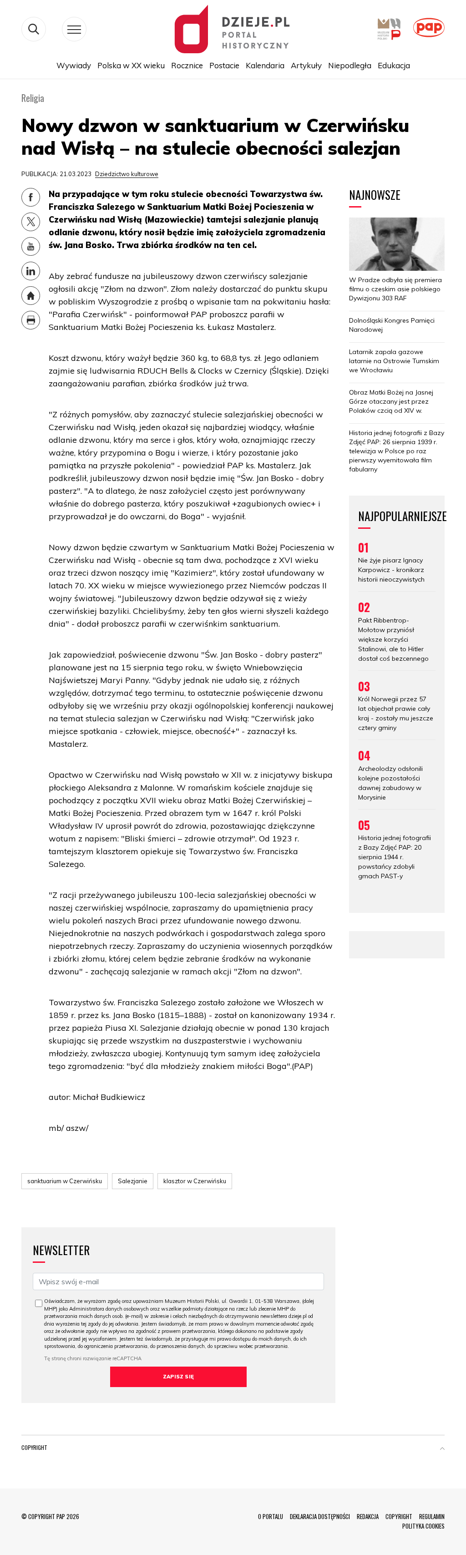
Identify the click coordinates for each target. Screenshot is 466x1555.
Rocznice (187, 65)
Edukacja (394, 65)
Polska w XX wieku (131, 65)
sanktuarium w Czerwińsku (64, 1181)
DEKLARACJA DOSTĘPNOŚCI (320, 1516)
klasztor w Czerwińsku (194, 1181)
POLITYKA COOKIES (423, 1525)
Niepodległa (349, 65)
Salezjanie (132, 1181)
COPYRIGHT (398, 1516)
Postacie (224, 65)
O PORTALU (270, 1516)
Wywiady (73, 65)
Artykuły (306, 65)
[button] (442, 1449)
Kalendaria (265, 65)
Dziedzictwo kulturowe (126, 173)
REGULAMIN (432, 1516)
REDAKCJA (368, 1516)
